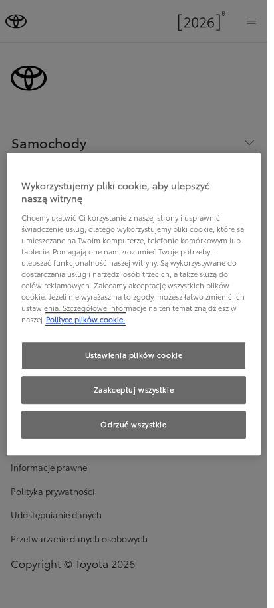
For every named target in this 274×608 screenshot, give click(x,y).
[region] (134, 304)
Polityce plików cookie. (85, 319)
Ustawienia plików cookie (134, 355)
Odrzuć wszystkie (133, 424)
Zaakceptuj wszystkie (134, 389)
